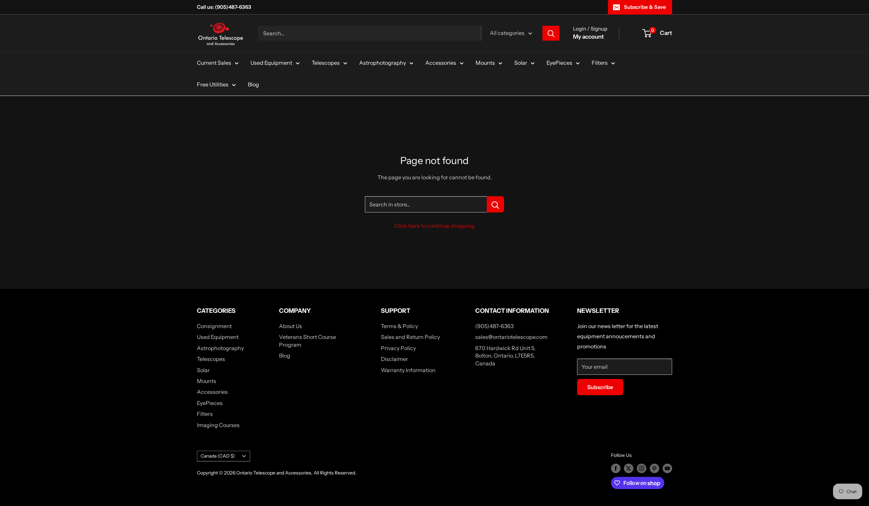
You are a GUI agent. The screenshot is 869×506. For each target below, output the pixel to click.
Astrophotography (382, 62)
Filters (600, 62)
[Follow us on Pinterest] (654, 468)
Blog (253, 84)
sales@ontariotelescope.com (511, 336)
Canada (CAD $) (218, 456)
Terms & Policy (399, 326)
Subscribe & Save (645, 7)
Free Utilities (212, 84)
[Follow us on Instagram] (641, 468)
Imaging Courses (218, 425)
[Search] (550, 33)
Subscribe (600, 387)
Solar (520, 62)
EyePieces (559, 62)
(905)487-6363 (494, 326)
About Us (290, 326)
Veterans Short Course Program (307, 340)
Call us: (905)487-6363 (224, 7)
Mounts (485, 62)
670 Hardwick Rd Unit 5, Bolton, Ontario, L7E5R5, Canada (505, 356)
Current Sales (214, 62)
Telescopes (326, 62)
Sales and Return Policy (410, 336)
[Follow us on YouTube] (667, 468)
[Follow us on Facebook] (616, 468)
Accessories (440, 62)
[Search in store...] (495, 204)
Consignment (214, 326)
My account (588, 36)
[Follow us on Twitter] (628, 468)
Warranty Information (408, 370)
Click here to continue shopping (434, 225)
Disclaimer (394, 359)
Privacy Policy (398, 348)
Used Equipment (271, 62)
